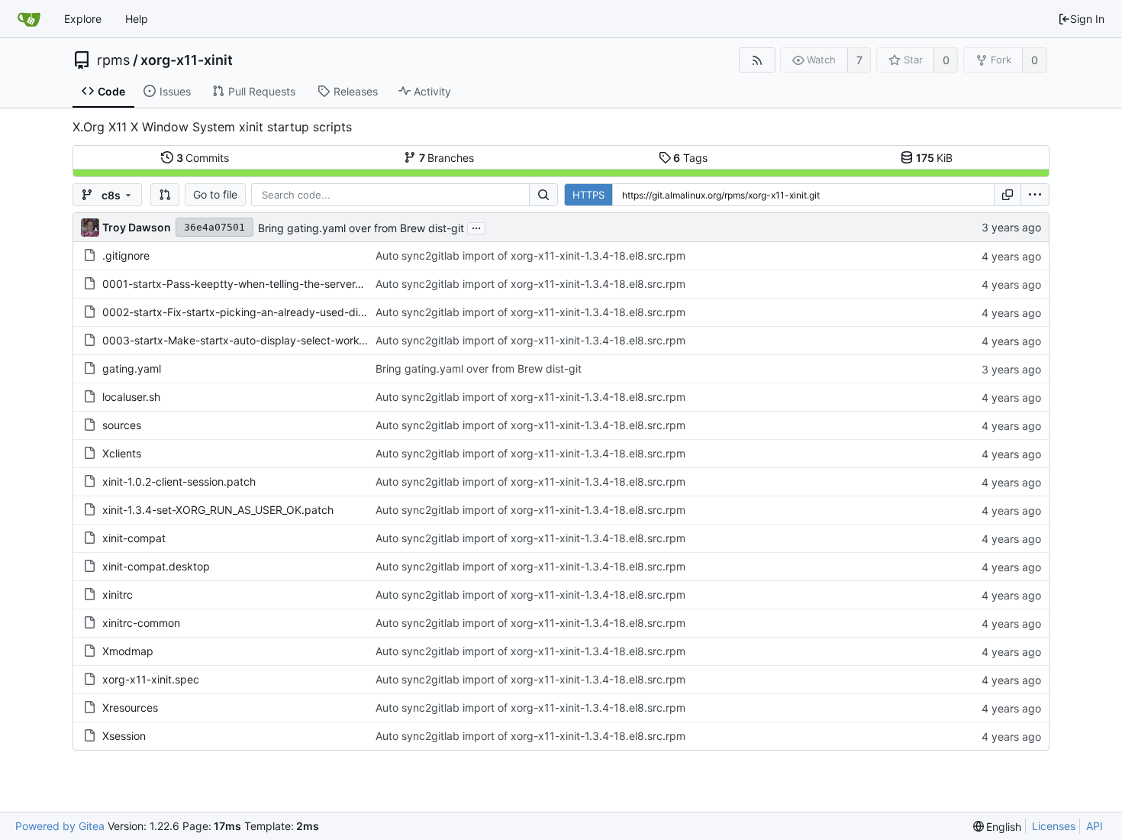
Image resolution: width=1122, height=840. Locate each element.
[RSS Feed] (757, 60)
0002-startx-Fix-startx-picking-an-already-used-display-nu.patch (268, 311)
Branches (447, 157)
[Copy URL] (1007, 194)
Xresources (130, 707)
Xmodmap (127, 651)
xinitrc (117, 594)
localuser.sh (131, 396)
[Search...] (543, 194)
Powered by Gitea (60, 825)
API (1094, 825)
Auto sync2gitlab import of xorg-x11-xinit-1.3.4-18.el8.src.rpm (530, 255)
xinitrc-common (141, 622)
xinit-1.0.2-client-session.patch (179, 481)
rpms (113, 60)
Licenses (1053, 825)
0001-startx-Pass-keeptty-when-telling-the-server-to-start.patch (265, 283)
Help (136, 18)
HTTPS (588, 195)
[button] (164, 194)
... (476, 226)
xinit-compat (134, 537)
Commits (203, 157)
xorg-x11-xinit (186, 60)
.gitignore (126, 255)
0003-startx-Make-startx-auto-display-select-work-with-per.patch (269, 340)
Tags (690, 157)
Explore (83, 18)
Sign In (1087, 18)
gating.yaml (131, 368)
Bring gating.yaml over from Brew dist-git (361, 227)
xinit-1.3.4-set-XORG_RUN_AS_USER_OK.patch (218, 509)
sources (121, 424)
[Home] (29, 19)
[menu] (1034, 194)
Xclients (121, 453)
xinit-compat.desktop (156, 566)
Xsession (124, 735)
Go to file (215, 194)
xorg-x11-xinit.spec (150, 679)
